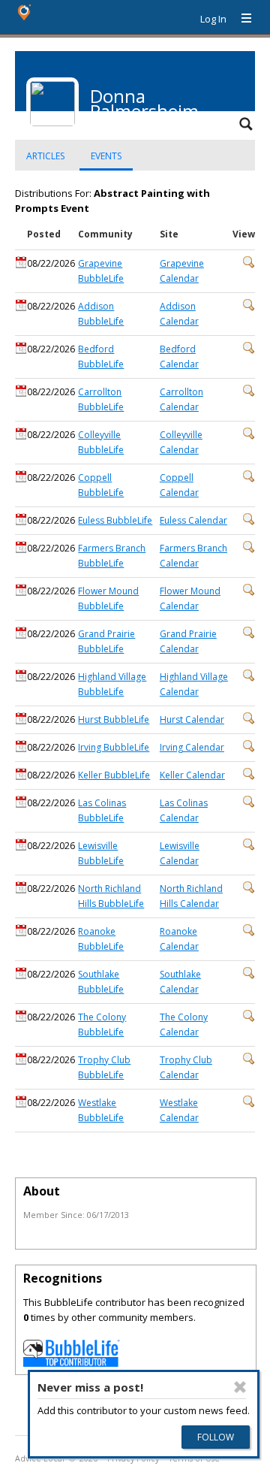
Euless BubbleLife (115, 520)
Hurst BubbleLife (113, 719)
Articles (45, 156)
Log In (213, 19)
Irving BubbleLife (113, 747)
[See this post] (249, 264)
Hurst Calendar (192, 719)
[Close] (240, 1387)
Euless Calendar (193, 520)
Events (106, 156)
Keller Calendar (192, 775)
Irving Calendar (192, 747)
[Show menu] (240, 19)
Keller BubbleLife (114, 775)
